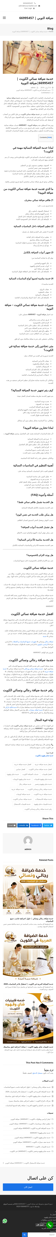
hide (49, 137)
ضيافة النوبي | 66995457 (36, 18)
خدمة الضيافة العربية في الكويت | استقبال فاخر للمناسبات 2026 (28, 984)
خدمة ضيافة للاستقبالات (43, 799)
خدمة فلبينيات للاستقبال (22, 804)
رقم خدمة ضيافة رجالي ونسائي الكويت (28, 690)
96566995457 (28, 3)
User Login (28, 8)
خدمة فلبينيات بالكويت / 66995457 (38, 1146)
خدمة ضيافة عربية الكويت (43, 794)
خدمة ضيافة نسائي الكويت (38, 568)
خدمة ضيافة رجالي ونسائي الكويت (31, 660)
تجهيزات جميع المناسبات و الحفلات (24, 641)
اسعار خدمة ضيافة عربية (43, 764)
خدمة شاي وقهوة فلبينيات (43, 779)
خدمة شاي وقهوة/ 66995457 (40, 1133)
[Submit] (24, 1234)
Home (51, 31)
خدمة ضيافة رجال (25, 784)
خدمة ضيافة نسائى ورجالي (33, 669)
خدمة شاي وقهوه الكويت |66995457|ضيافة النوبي (32, 1137)
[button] (4, 18)
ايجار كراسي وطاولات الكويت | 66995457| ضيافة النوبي (30, 1119)
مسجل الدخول (37, 1073)
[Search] (41, 1234)
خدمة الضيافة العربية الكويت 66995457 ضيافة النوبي (33, 90)
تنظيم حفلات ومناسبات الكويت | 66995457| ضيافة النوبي (29, 1124)
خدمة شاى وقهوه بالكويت (44, 755)
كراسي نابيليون (42, 644)
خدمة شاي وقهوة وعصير (43, 784)
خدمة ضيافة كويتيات (23, 794)
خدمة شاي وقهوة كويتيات (21, 779)
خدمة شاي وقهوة (13, 774)
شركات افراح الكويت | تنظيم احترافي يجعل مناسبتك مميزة (30, 1101)
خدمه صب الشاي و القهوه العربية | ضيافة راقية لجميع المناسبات (28, 1105)
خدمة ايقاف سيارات (36, 710)
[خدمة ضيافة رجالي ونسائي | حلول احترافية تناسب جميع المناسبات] (28, 890)
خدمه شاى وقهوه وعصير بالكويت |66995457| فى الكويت (30, 1151)
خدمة (45, 636)
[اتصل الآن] (49, 1225)
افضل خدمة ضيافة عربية (22, 764)
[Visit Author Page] (28, 840)
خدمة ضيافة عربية (17, 789)
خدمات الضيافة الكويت (30, 774)
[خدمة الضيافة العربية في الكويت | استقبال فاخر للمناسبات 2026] (28, 955)
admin (33, 87)
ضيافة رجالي (48, 641)
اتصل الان (28, 1187)
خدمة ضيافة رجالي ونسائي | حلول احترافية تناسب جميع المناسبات (27, 1087)
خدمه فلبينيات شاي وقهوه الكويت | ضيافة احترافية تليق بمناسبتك (28, 1047)
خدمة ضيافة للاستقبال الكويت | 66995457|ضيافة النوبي (25, 1163)
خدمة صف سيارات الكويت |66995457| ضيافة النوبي (31, 1142)
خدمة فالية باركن (11, 707)
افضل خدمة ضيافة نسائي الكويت (32, 614)
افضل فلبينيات (47, 774)
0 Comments (45, 93)
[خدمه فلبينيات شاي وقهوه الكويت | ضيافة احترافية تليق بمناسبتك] (28, 1018)
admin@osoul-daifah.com (28, 6)
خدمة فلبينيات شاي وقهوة (43, 804)
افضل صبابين (20, 769)
